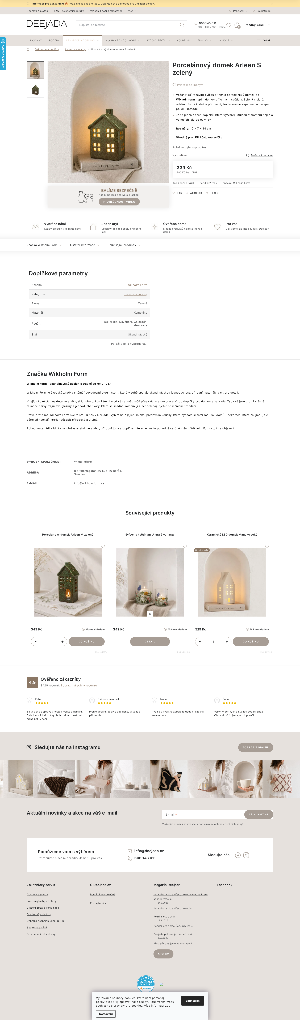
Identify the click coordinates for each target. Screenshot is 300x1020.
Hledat (182, 24)
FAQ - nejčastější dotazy (69, 10)
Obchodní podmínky (39, 914)
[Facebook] (238, 855)
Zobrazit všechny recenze (79, 685)
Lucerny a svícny (135, 294)
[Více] (263, 40)
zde (167, 1005)
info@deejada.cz (149, 851)
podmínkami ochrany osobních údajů (221, 824)
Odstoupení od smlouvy (41, 934)
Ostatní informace (82, 245)
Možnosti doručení (262, 155)
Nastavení (106, 1014)
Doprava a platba (37, 10)
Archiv (163, 953)
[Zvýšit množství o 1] (62, 642)
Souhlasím (193, 1000)
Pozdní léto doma (164, 916)
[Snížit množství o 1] (35, 642)
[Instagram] (246, 855)
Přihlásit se (259, 814)
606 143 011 (207, 23)
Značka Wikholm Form (42, 245)
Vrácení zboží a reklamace (106, 10)
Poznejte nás (98, 903)
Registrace (263, 10)
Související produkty (122, 245)
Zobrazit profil (256, 747)
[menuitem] (36, 40)
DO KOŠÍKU (86, 641)
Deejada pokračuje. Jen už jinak (173, 934)
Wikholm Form (241, 182)
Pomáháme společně (102, 894)
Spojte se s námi (37, 927)
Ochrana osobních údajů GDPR (45, 920)
